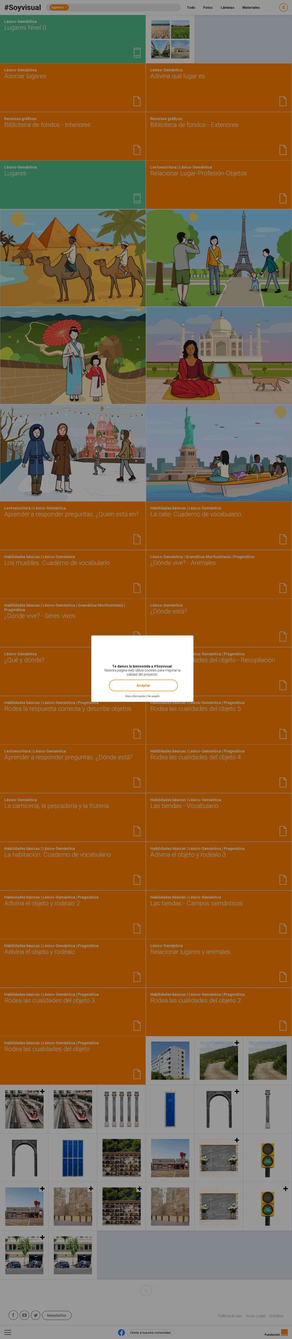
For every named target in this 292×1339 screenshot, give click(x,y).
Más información (135, 696)
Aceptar (143, 685)
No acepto (153, 696)
